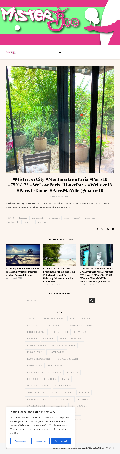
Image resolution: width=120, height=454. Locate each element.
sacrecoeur (36, 406)
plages (83, 399)
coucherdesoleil (79, 325)
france (48, 339)
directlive (35, 332)
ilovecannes (36, 345)
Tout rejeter (40, 441)
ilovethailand (68, 359)
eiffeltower (59, 332)
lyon (65, 379)
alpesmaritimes (52, 319)
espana (32, 339)
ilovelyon (35, 352)
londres (50, 379)
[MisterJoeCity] (60, 22)
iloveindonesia (63, 345)
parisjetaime (90, 218)
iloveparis (23, 218)
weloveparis (43, 222)
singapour (80, 406)
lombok (72, 372)
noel (55, 392)
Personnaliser (20, 441)
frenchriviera (71, 339)
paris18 (77, 218)
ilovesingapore (39, 359)
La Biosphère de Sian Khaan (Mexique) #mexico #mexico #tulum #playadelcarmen (22, 271)
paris (66, 218)
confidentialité (59, 448)
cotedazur (52, 325)
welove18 (28, 222)
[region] (40, 427)
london (32, 379)
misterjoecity (38, 218)
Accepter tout (61, 441)
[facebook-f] (7, 448)
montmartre (54, 218)
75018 (11, 218)
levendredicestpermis (44, 372)
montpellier (36, 392)
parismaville (14, 222)
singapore (58, 406)
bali (73, 319)
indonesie (55, 366)
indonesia (34, 366)
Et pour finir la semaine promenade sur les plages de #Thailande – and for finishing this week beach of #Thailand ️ (59, 275)
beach (86, 319)
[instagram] (11, 448)
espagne (80, 332)
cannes (32, 325)
